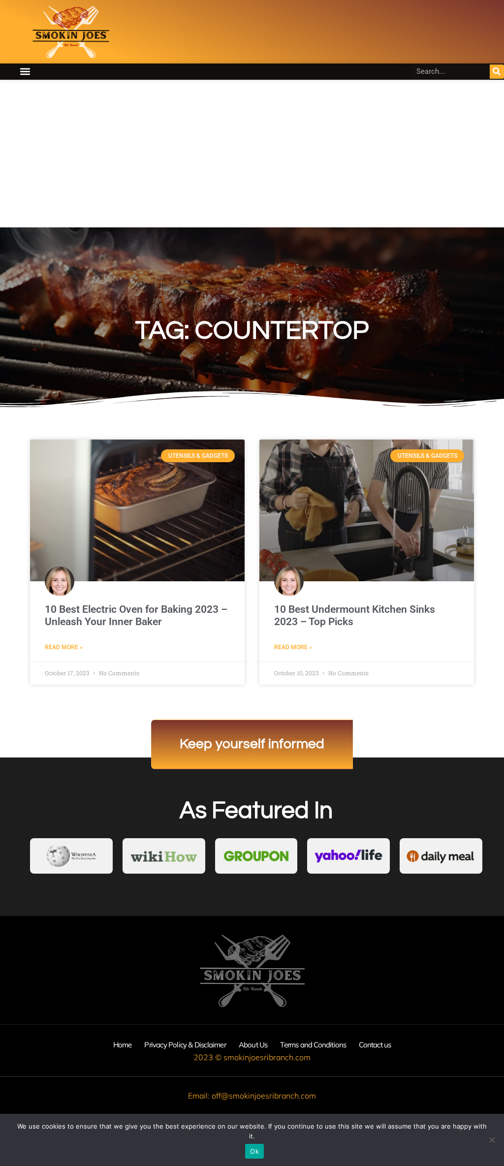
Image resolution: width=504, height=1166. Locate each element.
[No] (492, 1140)
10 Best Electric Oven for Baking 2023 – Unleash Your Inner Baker (136, 615)
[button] (25, 71)
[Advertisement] (252, 153)
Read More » (64, 647)
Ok (254, 1151)
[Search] (497, 71)
